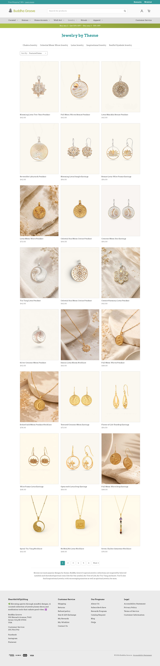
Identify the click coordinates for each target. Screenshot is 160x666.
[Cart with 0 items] (149, 11)
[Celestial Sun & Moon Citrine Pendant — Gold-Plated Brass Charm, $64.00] (80, 210)
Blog (93, 619)
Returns (61, 607)
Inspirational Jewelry (96, 45)
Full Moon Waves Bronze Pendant (75, 115)
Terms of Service (131, 611)
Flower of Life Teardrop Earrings (115, 425)
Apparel (96, 20)
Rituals (84, 20)
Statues (25, 20)
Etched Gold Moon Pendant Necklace (36, 425)
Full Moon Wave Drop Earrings (114, 487)
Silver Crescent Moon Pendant (33, 363)
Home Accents (41, 20)
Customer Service (144, 20)
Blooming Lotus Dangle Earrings (74, 177)
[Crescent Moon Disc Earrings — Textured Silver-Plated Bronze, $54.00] (120, 210)
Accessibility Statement (135, 604)
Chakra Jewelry (30, 45)
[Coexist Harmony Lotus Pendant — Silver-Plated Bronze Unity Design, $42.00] (120, 272)
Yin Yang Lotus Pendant (30, 301)
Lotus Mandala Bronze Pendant (114, 115)
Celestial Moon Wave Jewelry (54, 45)
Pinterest (12, 642)
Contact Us (63, 626)
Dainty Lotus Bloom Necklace (73, 363)
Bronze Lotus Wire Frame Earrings (116, 177)
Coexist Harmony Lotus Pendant (115, 301)
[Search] (124, 10)
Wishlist (148, 2)
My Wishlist (63, 622)
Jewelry (71, 20)
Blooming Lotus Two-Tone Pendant (35, 115)
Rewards (137, 2)
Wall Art (58, 20)
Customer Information (134, 615)
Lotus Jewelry (77, 45)
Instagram (12, 638)
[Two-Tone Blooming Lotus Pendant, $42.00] (39, 86)
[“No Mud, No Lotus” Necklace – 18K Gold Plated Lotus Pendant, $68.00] (80, 520)
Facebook (12, 635)
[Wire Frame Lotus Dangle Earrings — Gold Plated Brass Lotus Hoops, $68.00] (39, 458)
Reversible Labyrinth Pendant (33, 177)
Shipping (62, 604)
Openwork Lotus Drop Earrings (74, 487)
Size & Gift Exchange (67, 615)
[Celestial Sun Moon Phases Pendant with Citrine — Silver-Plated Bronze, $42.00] (80, 272)
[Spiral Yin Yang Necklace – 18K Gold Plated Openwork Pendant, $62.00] (39, 520)
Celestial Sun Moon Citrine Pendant (76, 239)
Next (95, 563)
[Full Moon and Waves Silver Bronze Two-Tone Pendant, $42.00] (80, 86)
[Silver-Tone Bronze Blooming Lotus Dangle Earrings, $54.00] (80, 148)
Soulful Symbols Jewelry (120, 45)
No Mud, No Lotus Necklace (72, 549)
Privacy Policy (130, 607)
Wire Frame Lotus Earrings (31, 487)
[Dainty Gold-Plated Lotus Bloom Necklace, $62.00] (80, 334)
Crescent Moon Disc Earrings (113, 239)
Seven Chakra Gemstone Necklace (116, 549)
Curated (12, 20)
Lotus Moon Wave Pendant (31, 239)
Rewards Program (99, 611)
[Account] (142, 11)
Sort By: (24, 53)
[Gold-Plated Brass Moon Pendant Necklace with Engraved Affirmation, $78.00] (39, 396)
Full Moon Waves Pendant (113, 363)
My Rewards (63, 619)
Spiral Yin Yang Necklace (31, 549)
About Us (95, 604)
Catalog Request (98, 615)
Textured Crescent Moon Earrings (75, 425)
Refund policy (64, 611)
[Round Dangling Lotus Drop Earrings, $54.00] (120, 148)
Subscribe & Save (98, 607)
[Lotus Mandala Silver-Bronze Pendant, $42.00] (120, 86)
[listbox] (38, 53)
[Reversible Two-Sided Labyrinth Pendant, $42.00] (39, 148)
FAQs (93, 622)
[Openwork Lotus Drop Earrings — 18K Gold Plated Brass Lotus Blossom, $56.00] (80, 458)
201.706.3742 (13, 630)
